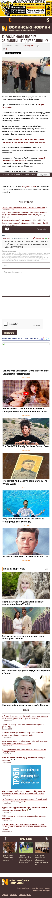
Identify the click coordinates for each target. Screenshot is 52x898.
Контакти (13, 894)
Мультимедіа (26, 839)
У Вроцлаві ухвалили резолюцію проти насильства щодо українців (24, 750)
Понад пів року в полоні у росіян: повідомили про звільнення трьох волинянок (23, 140)
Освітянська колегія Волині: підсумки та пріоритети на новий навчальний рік (41, 859)
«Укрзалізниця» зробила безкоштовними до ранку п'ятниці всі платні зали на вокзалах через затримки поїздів (24, 826)
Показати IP (6, 238)
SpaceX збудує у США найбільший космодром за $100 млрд (23, 725)
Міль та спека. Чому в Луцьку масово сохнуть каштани (8, 858)
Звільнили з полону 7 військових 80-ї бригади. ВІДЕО (25, 223)
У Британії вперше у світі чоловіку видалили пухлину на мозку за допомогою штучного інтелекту (25, 717)
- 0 (49, 238)
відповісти (39, 238)
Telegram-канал (29, 186)
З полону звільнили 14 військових (16, 219)
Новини (26, 710)
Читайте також (26, 202)
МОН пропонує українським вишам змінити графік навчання (24, 817)
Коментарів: (28, 45)
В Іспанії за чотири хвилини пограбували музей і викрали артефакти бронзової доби (23, 733)
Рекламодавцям (25, 894)
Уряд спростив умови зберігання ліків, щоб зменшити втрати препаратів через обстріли (25, 741)
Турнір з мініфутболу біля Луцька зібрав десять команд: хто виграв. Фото (25, 859)
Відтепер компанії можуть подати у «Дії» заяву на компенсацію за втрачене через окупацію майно (23, 791)
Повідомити (43, 175)
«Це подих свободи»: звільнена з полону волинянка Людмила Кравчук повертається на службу (24, 213)
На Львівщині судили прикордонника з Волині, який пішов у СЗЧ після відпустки (24, 800)
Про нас (5, 894)
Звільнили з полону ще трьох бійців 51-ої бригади (23, 207)
